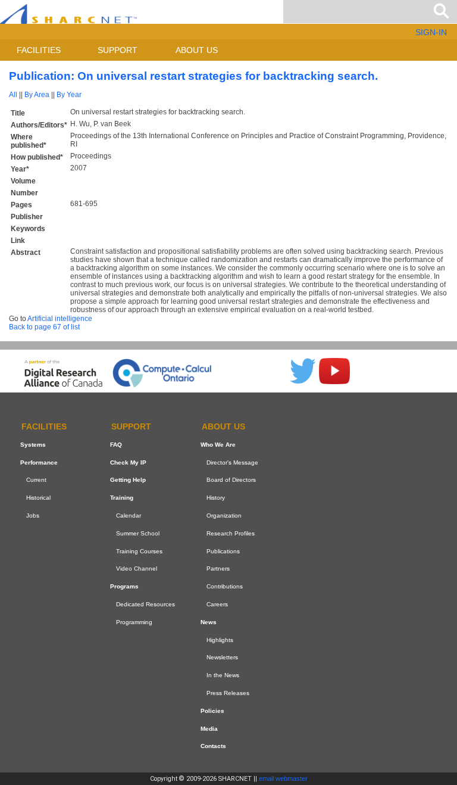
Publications (223, 551)
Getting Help (128, 480)
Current (36, 480)
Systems (33, 444)
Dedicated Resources (145, 604)
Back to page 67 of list (44, 327)
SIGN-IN (431, 32)
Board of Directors (231, 480)
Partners (218, 569)
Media (209, 728)
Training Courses (139, 551)
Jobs (32, 515)
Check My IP (128, 462)
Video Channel (136, 569)
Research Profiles (230, 533)
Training (121, 497)
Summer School (137, 533)
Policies (212, 711)
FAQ (116, 444)
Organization (224, 515)
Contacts (213, 746)
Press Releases (227, 693)
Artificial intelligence (59, 318)
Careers (217, 604)
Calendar (128, 515)
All (13, 95)
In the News (222, 675)
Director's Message (232, 462)
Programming (134, 622)
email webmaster (283, 778)
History (215, 497)
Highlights (219, 640)
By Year (69, 95)
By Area (36, 95)
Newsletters (222, 657)
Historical (38, 497)
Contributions (224, 586)
